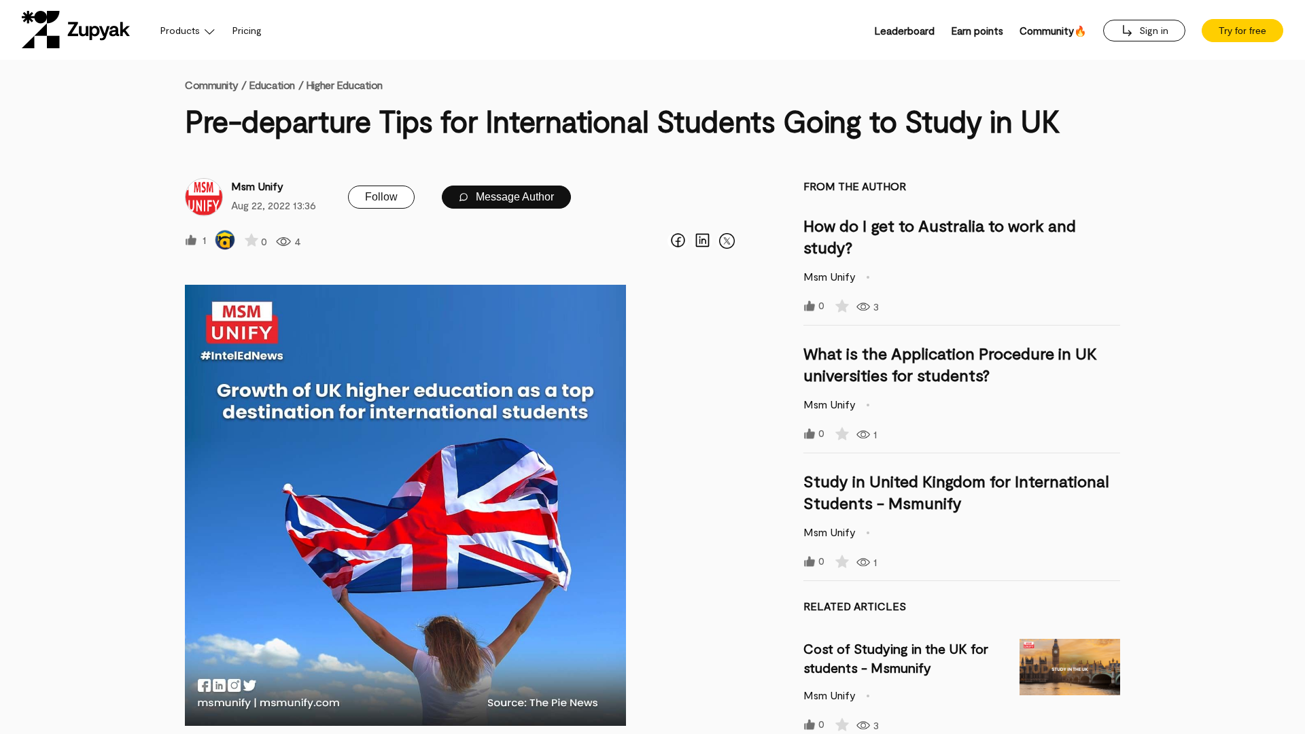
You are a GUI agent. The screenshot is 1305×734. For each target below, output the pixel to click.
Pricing (247, 30)
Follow (381, 197)
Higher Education (344, 84)
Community (215, 84)
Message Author (513, 197)
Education (272, 84)
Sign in (1152, 30)
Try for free (1242, 30)
